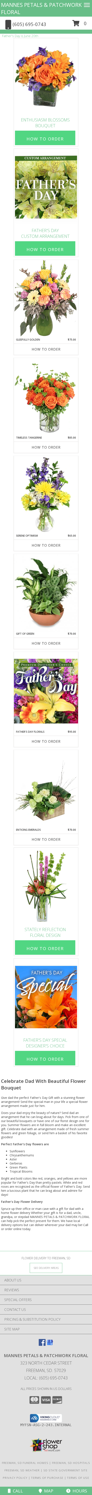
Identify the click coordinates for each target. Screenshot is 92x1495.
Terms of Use (78, 1478)
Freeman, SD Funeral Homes (25, 1463)
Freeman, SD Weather (22, 1470)
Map (47, 1491)
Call (17, 1491)
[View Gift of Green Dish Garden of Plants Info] (46, 593)
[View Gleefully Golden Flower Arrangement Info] (46, 298)
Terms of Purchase (47, 1478)
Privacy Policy (15, 1478)
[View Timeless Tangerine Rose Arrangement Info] (46, 397)
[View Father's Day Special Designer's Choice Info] (46, 997)
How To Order (45, 139)
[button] (79, 25)
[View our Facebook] (42, 1344)
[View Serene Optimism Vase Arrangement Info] (46, 495)
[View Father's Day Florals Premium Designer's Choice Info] (46, 691)
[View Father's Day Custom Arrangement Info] (46, 187)
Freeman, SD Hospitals (71, 1463)
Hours (78, 1491)
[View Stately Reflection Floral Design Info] (46, 886)
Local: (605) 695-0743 (46, 1378)
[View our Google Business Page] (49, 1344)
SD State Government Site (65, 1470)
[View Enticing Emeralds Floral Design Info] (46, 789)
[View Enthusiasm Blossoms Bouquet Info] (46, 77)
